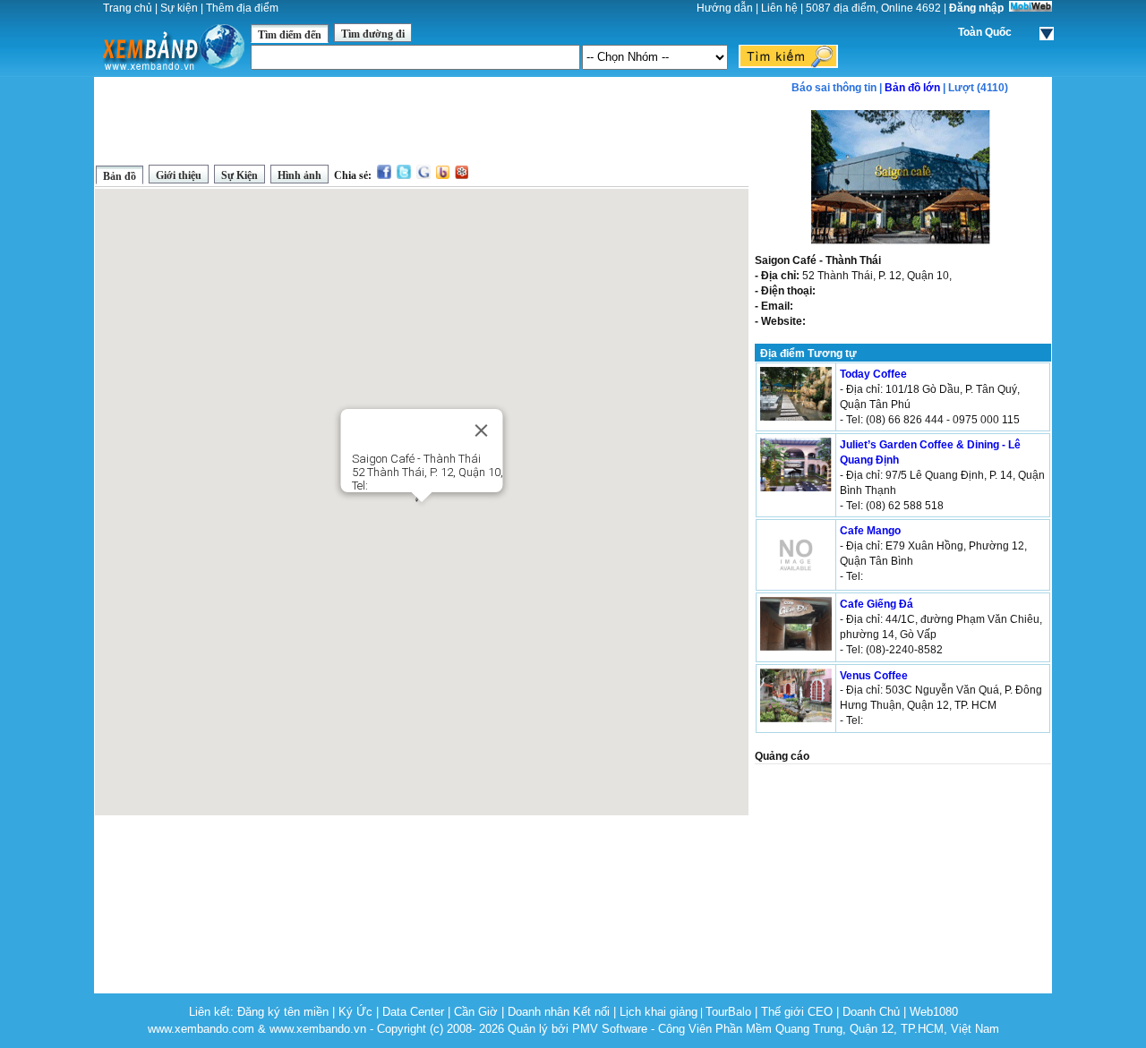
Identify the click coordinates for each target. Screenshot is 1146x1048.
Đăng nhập (976, 8)
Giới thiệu (178, 175)
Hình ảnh (299, 175)
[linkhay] (461, 175)
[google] (423, 175)
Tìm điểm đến (289, 35)
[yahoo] (442, 175)
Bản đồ (119, 176)
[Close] (481, 430)
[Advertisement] (422, 120)
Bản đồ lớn (912, 87)
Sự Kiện (239, 175)
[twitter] (404, 175)
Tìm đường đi (373, 34)
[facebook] (384, 175)
